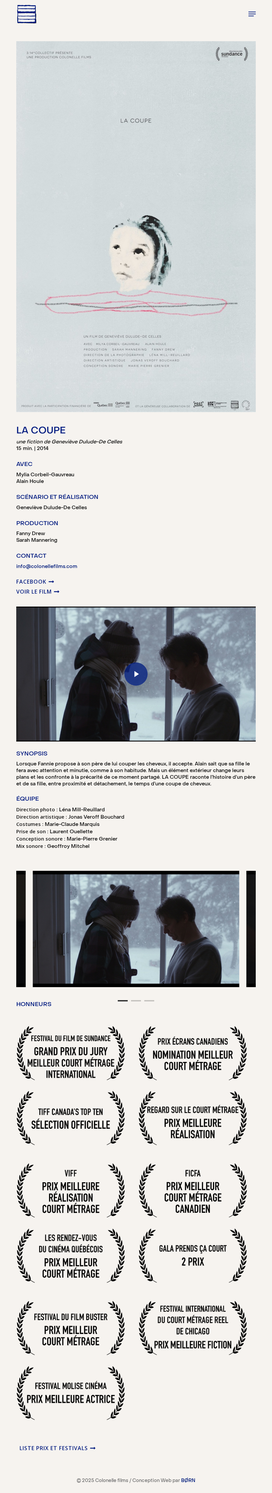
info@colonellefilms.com (46, 566)
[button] (252, 14)
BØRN (188, 1481)
